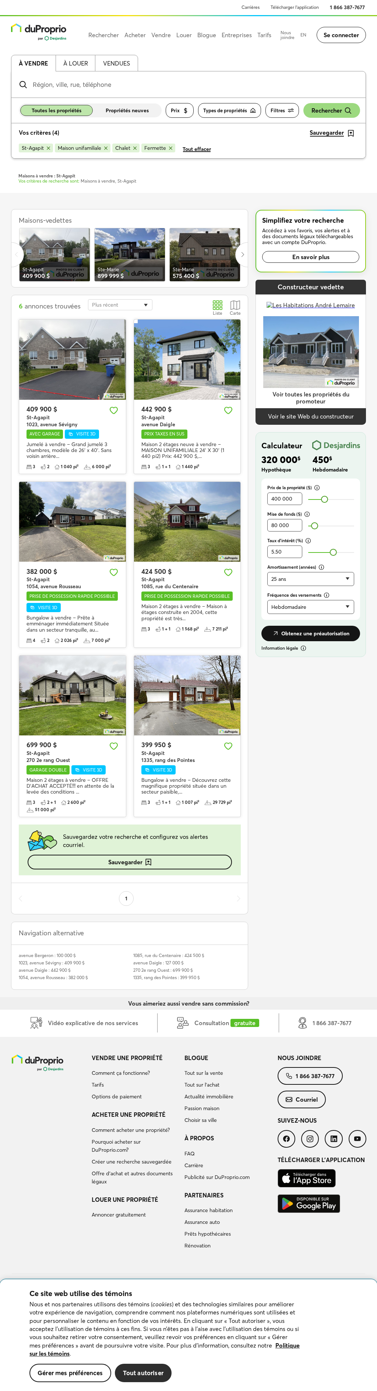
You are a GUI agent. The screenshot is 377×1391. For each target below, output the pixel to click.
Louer (184, 35)
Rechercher (326, 110)
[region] (188, 1335)
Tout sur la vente (203, 1073)
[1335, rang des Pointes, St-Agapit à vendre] (187, 695)
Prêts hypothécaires (207, 1234)
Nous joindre (288, 35)
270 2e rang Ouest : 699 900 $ (163, 970)
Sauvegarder (125, 862)
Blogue (196, 1058)
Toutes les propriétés (56, 110)
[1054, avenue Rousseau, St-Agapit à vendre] (72, 522)
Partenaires (203, 1195)
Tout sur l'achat (201, 1084)
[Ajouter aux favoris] (114, 410)
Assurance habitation (208, 1210)
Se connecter (341, 35)
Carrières (251, 7)
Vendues (116, 63)
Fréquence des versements (294, 595)
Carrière (193, 1165)
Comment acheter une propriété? (131, 1130)
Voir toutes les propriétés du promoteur (310, 398)
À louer (75, 63)
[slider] (324, 499)
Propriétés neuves (127, 110)
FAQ (189, 1153)
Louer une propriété (125, 1199)
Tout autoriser (143, 1373)
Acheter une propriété (129, 1114)
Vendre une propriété (127, 1058)
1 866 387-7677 (347, 7)
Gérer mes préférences (70, 1373)
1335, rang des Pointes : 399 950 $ (166, 977)
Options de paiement (117, 1096)
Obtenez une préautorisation (315, 633)
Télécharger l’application (295, 7)
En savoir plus (311, 257)
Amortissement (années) (291, 567)
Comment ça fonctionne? (121, 1073)
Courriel (307, 1099)
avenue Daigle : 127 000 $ (158, 962)
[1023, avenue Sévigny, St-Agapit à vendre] (72, 359)
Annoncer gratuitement (119, 1214)
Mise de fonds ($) (284, 514)
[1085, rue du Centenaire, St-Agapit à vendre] (187, 522)
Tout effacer (197, 149)
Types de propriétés (225, 110)
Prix (175, 110)
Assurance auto (202, 1222)
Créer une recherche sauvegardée (132, 1161)
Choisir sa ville (200, 1120)
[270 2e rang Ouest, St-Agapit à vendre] (72, 695)
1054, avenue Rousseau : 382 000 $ (53, 977)
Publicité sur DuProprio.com (217, 1177)
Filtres (278, 110)
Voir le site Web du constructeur (311, 416)
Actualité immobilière (208, 1096)
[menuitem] (135, 1078)
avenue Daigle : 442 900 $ (45, 970)
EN (303, 35)
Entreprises (237, 35)
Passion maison (201, 1108)
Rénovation (197, 1245)
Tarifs (98, 1084)
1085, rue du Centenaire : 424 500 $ (168, 955)
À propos (199, 1138)
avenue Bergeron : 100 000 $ (47, 955)
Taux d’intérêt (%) (285, 540)
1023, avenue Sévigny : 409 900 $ (52, 962)
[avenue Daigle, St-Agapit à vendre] (187, 359)
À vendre (33, 63)
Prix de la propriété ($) (289, 487)
